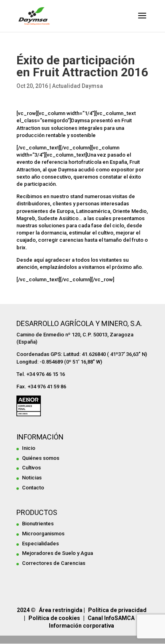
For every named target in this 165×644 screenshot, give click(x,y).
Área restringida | (62, 610)
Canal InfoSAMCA (111, 618)
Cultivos (31, 468)
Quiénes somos (40, 458)
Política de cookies (54, 618)
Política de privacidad (117, 610)
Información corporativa (81, 625)
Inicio (28, 448)
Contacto (33, 488)
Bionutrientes (38, 524)
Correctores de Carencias (53, 563)
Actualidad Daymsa (77, 86)
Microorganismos (43, 534)
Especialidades (40, 544)
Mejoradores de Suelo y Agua (57, 553)
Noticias (32, 478)
